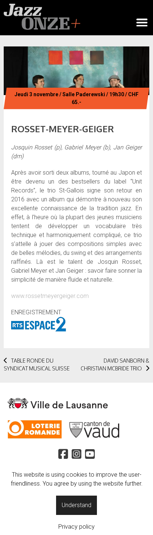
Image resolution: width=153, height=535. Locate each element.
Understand (76, 505)
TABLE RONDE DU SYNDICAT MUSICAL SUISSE (37, 364)
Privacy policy (76, 526)
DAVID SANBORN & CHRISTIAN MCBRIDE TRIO (115, 364)
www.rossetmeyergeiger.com (50, 295)
